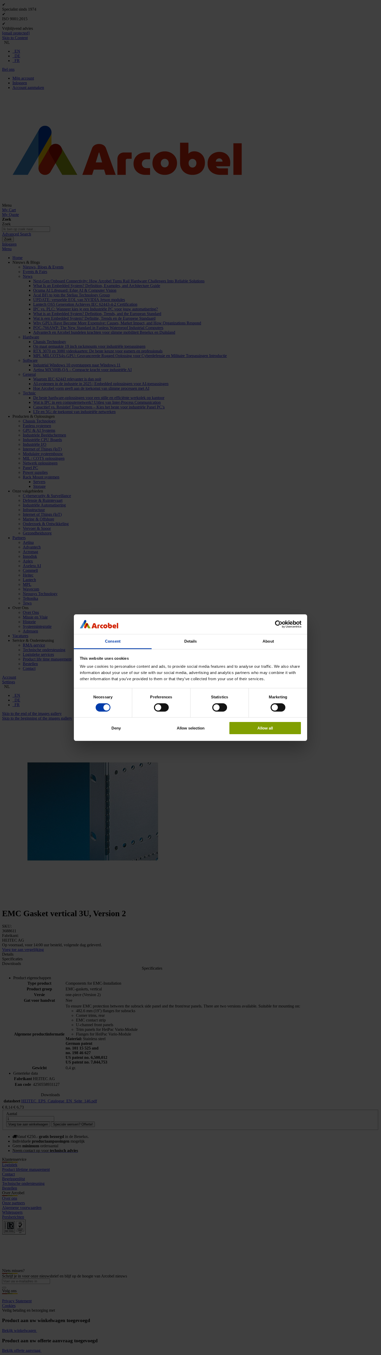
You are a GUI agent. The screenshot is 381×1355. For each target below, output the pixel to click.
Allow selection (190, 728)
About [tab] (268, 641)
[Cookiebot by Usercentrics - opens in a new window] (278, 624)
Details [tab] (190, 641)
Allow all (265, 728)
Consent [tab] (113, 641)
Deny (116, 728)
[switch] (161, 707)
